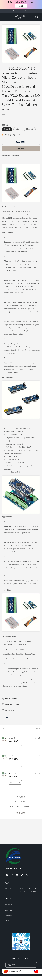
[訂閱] (34, 965)
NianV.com (9, 910)
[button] (4, 17)
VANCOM (8, 905)
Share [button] (6, 717)
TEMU (7, 926)
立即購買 (21, 149)
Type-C (7, 129)
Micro (18, 129)
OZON (7, 920)
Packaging (8, 915)
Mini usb (29, 129)
